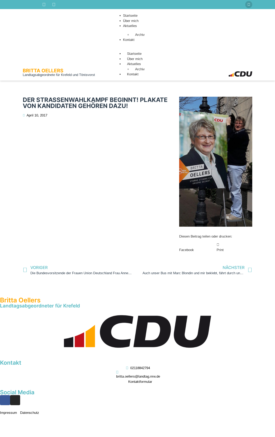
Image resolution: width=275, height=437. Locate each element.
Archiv (140, 35)
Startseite (130, 16)
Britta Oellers (43, 71)
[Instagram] (15, 400)
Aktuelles (130, 26)
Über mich (131, 21)
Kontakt (128, 40)
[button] (248, 4)
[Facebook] (5, 400)
